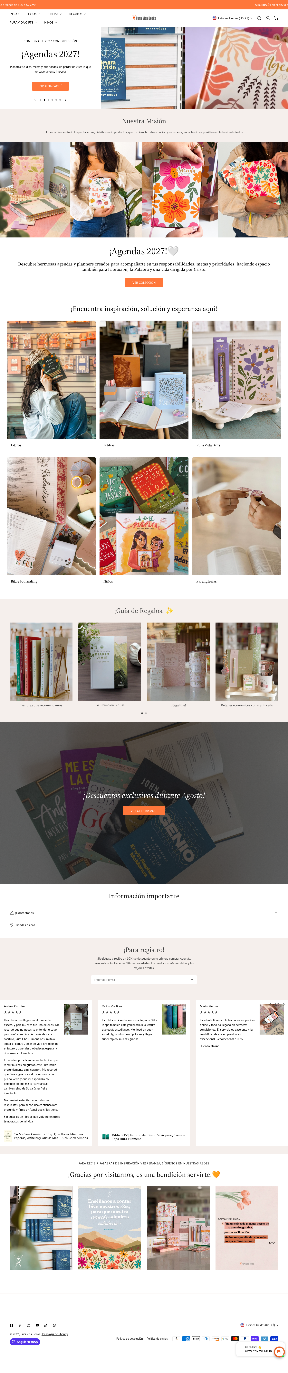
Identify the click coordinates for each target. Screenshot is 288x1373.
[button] (276, 18)
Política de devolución (129, 1338)
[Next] (65, 100)
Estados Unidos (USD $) (233, 18)
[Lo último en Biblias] (109, 662)
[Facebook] (11, 1325)
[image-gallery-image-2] (109, 1228)
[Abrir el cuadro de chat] (279, 1352)
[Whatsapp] (54, 1325)
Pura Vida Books (30, 1334)
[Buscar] (259, 18)
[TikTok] (46, 1325)
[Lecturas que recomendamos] (41, 662)
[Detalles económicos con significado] (247, 662)
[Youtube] (37, 1325)
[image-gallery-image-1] (41, 1228)
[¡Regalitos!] (178, 662)
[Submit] (192, 979)
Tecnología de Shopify (55, 1334)
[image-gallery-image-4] (247, 1228)
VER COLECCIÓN (144, 282)
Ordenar (50, 93)
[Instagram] (28, 1325)
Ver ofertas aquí (144, 810)
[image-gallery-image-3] (178, 1228)
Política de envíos (157, 1338)
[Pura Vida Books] (144, 18)
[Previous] (35, 100)
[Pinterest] (20, 1325)
